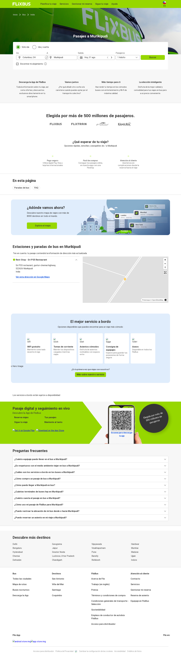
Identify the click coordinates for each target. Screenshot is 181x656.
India (32, 15)
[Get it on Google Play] (22, 641)
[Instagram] (164, 641)
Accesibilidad (119, 651)
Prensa (94, 590)
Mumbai (134, 548)
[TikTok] (167, 641)
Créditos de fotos (134, 651)
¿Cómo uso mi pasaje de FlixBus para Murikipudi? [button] (38, 504)
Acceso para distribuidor (103, 624)
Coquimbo (57, 595)
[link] (90, 217)
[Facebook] (163, 641)
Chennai (16, 556)
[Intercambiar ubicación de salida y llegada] (46, 57)
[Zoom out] (165, 264)
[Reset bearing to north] (165, 267)
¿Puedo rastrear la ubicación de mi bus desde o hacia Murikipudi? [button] (46, 511)
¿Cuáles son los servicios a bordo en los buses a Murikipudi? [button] (44, 472)
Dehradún (17, 560)
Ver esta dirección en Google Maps (33, 277)
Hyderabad (18, 552)
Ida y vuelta (43, 47)
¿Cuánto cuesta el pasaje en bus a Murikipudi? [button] (37, 498)
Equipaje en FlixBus (140, 601)
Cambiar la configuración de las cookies (96, 651)
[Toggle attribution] (165, 300)
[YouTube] (165, 641)
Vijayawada (97, 544)
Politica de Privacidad (64, 651)
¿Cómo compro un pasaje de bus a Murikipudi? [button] (37, 478)
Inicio (15, 15)
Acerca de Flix (98, 579)
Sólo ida (25, 47)
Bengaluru (17, 548)
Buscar (152, 57)
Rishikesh (96, 560)
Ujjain (133, 556)
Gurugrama (57, 544)
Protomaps (146, 300)
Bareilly (95, 556)
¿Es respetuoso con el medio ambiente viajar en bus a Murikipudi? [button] (47, 465)
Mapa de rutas (20, 584)
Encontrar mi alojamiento (31, 64)
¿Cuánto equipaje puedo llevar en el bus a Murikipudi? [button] (40, 459)
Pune (94, 552)
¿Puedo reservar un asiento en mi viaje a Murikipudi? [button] (40, 517)
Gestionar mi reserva (141, 590)
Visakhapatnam (99, 548)
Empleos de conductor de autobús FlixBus (108, 617)
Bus (24, 15)
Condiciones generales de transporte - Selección (110, 602)
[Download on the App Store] (38, 641)
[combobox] (34, 57)
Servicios (135, 584)
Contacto (135, 579)
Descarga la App (20, 595)
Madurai (134, 552)
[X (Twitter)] (166, 641)
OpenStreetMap (157, 300)
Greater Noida (58, 552)
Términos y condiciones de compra (108, 595)
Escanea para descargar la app (122, 434)
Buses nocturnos (21, 590)
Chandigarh (57, 560)
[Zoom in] (165, 260)
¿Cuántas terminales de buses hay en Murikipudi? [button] (38, 491)
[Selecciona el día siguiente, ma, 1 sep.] (111, 57)
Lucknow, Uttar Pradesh (63, 556)
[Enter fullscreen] (165, 273)
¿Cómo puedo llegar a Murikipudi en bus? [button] (34, 485)
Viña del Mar (58, 584)
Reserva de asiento (140, 595)
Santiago (56, 590)
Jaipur (55, 548)
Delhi (15, 544)
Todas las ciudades (22, 579)
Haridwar (135, 544)
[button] (46, 260)
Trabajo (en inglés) (100, 584)
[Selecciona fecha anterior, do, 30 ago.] (107, 57)
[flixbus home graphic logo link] (21, 4)
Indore (134, 560)
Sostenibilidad (98, 609)
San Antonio (58, 579)
